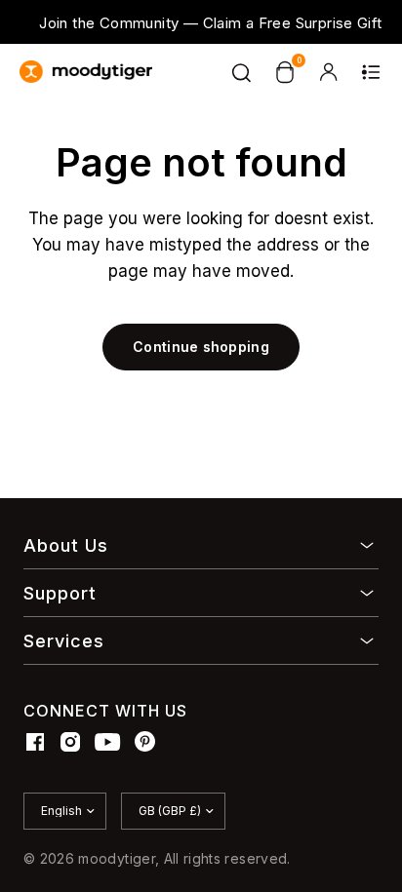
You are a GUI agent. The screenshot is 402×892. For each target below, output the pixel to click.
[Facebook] (35, 742)
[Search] (242, 72)
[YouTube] (108, 742)
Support (60, 593)
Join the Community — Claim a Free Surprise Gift (210, 23)
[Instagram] (70, 742)
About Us (65, 545)
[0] (285, 72)
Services (63, 641)
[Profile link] (328, 72)
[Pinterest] (145, 742)
